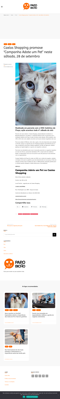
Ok (24, 396)
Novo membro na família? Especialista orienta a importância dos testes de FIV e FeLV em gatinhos (16, 315)
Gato (5, 250)
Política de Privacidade (32, 396)
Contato (7, 384)
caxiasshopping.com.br (20, 196)
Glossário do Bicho (8, 253)
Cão (5, 247)
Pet (4, 244)
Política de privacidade (10, 378)
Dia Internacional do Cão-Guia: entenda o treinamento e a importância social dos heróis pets (15, 351)
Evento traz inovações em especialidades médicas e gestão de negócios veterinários (43, 315)
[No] (58, 395)
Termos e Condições (9, 381)
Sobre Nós (7, 375)
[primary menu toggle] (2, 6)
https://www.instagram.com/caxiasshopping (25, 199)
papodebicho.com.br (7, 64)
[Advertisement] (30, 28)
